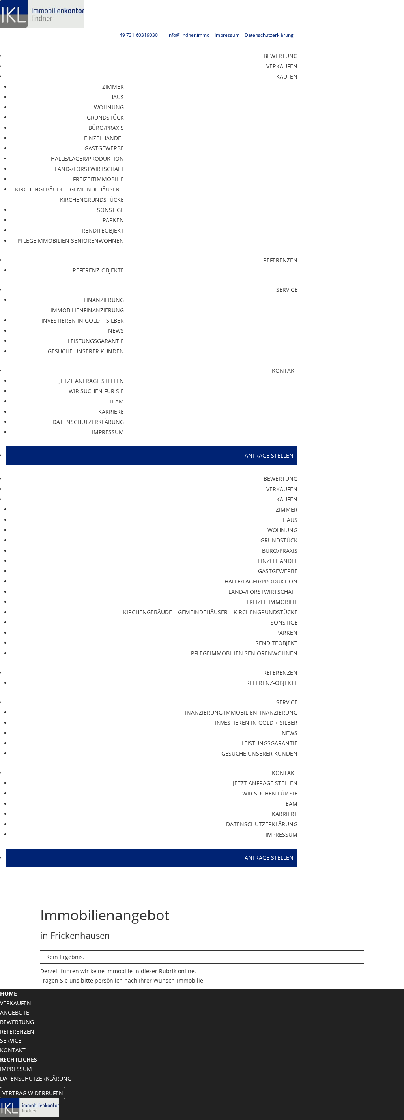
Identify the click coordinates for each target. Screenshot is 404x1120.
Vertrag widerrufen (32, 1093)
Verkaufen (281, 66)
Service (286, 289)
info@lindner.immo (188, 35)
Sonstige (110, 210)
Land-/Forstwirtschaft (89, 169)
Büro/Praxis (106, 127)
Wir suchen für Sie (96, 391)
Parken (113, 220)
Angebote (14, 1012)
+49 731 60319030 (137, 35)
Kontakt (13, 1050)
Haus (116, 97)
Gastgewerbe (104, 148)
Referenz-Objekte (98, 270)
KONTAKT (284, 370)
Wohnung (109, 107)
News (116, 330)
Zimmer (113, 86)
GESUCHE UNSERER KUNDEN (86, 351)
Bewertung (280, 56)
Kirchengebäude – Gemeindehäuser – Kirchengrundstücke (69, 194)
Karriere (111, 411)
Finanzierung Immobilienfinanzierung (87, 305)
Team (116, 401)
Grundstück (105, 117)
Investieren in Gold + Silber (82, 320)
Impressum (227, 35)
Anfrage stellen (269, 455)
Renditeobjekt (103, 230)
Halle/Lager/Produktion (87, 158)
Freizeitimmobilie (98, 179)
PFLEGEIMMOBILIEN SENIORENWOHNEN (70, 240)
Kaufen (286, 76)
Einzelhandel (104, 138)
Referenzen (280, 260)
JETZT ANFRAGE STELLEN (91, 381)
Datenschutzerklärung (269, 35)
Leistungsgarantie (96, 341)
